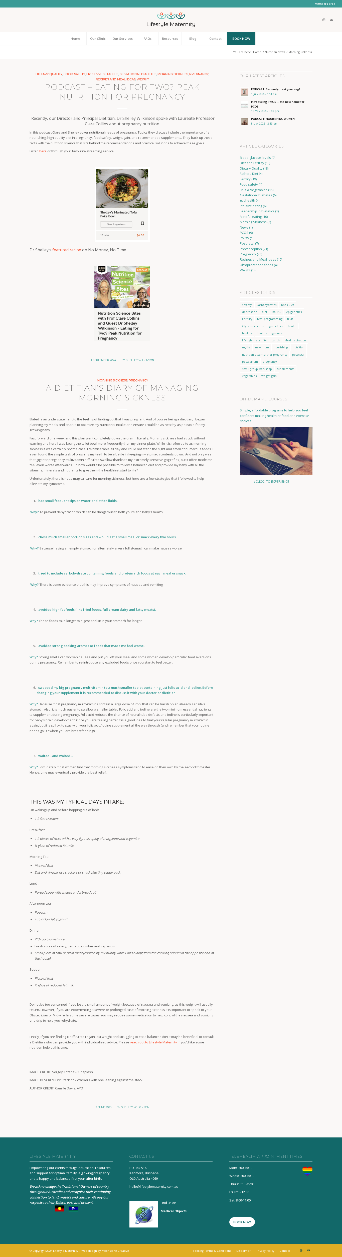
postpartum (250, 361)
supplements (285, 369)
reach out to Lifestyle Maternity (153, 1042)
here (43, 151)
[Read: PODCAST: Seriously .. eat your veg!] (244, 92)
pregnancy (270, 361)
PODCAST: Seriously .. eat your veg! (275, 89)
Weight (143, 79)
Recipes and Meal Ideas (115, 79)
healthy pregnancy (269, 333)
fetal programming (269, 319)
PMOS (244, 238)
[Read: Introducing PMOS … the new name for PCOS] (244, 104)
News (244, 227)
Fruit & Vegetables (102, 74)
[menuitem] (323, 4)
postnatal (298, 354)
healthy (247, 333)
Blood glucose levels (255, 157)
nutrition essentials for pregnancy (264, 354)
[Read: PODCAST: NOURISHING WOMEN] (244, 121)
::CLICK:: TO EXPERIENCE (265, 481)
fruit (290, 319)
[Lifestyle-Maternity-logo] (171, 19)
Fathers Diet (249, 173)
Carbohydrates (266, 305)
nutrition (298, 347)
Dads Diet (287, 305)
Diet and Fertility (252, 163)
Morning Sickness (172, 74)
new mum (262, 347)
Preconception (251, 249)
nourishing (281, 347)
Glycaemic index (253, 326)
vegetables (249, 376)
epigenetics (294, 312)
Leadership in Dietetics (257, 211)
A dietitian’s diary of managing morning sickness (122, 392)
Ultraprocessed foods (256, 265)
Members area (325, 4)
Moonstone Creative (115, 1250)
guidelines (276, 326)
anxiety (247, 305)
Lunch (275, 340)
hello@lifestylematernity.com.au (153, 1186)
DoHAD (276, 312)
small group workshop (257, 369)
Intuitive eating (251, 206)
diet (264, 312)
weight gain (269, 376)
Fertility (245, 179)
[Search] (266, 38)
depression (249, 312)
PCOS (244, 232)
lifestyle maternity (254, 340)
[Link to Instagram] (324, 20)
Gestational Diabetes (137, 74)
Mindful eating (251, 216)
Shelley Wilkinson (140, 360)
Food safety (74, 74)
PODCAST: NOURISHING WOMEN (273, 119)
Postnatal (247, 243)
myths (246, 347)
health (292, 326)
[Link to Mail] (331, 20)
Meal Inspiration (295, 340)
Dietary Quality (49, 74)
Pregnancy (199, 74)
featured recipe (66, 250)
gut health (247, 200)
